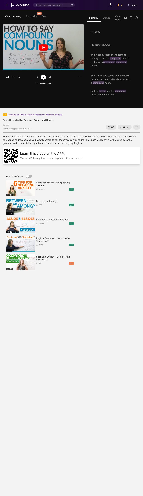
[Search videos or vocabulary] (72, 5)
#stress (58, 115)
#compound (13, 115)
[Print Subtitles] (131, 17)
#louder (30, 115)
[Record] (135, 32)
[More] (79, 77)
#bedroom (40, 115)
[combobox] (51, 5)
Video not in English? (43, 83)
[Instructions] (136, 17)
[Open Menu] (7, 5)
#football (50, 115)
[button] (125, 18)
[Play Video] (43, 47)
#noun (23, 115)
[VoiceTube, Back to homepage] (20, 5)
